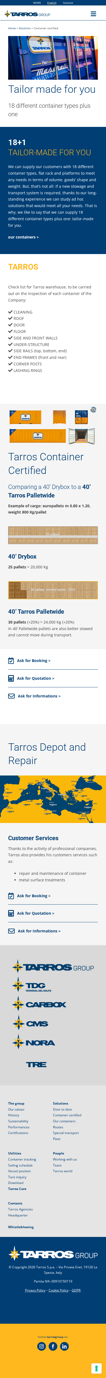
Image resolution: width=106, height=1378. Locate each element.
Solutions (25, 28)
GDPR (76, 1290)
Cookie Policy (58, 1290)
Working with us (65, 1159)
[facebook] (53, 1346)
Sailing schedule (20, 1165)
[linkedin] (64, 1346)
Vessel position (19, 1171)
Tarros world (62, 1171)
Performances (19, 1127)
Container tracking (22, 1159)
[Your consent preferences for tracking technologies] (96, 1368)
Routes (58, 1127)
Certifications (18, 1133)
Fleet (56, 1139)
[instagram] (41, 1346)
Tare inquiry (17, 1177)
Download (15, 1182)
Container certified (67, 1115)
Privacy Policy (35, 1290)
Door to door (62, 1109)
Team (57, 1165)
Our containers (64, 1121)
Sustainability (18, 1121)
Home (12, 28)
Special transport (66, 1133)
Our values (16, 1109)
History (13, 1115)
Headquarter (18, 1215)
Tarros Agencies (20, 1209)
